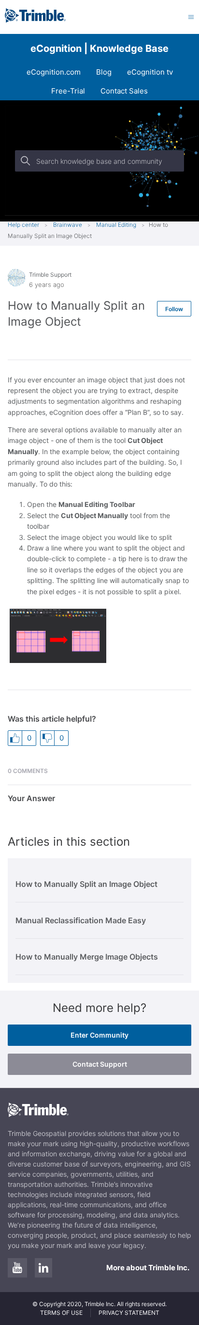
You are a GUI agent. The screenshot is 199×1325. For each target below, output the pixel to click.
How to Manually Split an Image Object (86, 884)
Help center (23, 224)
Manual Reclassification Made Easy (80, 920)
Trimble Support (50, 274)
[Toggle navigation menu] (191, 17)
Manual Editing (116, 224)
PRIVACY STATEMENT (129, 1312)
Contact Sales (124, 90)
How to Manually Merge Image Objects (86, 957)
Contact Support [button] (99, 1064)
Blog (104, 72)
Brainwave (67, 224)
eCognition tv (150, 72)
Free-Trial (68, 90)
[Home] (35, 20)
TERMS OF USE (61, 1312)
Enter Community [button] (99, 1035)
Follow (174, 309)
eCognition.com (54, 72)
